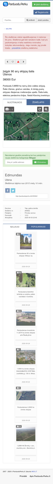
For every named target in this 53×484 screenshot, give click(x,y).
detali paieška (43, 20)
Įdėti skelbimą (41, 4)
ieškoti (31, 20)
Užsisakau (41, 162)
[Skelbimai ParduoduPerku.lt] (16, 3)
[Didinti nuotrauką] (46, 109)
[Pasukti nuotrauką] (39, 109)
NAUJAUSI (14, 226)
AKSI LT (34, 471)
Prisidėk (23, 476)
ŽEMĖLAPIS (38, 102)
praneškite (16, 48)
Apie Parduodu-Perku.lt (40, 476)
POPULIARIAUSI (38, 226)
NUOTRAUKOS (14, 102)
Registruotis (42, 12)
